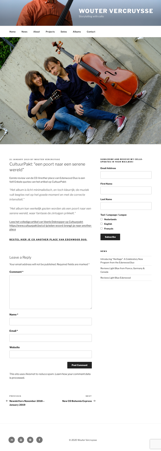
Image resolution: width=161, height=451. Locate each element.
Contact (91, 31)
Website (14, 347)
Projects (50, 31)
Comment (16, 271)
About (36, 31)
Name (13, 314)
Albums (77, 31)
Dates (64, 31)
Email (13, 330)
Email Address (108, 168)
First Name (106, 183)
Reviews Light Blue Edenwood (115, 277)
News (24, 31)
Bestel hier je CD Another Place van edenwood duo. (48, 239)
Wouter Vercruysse (116, 11)
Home (12, 31)
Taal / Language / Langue (113, 214)
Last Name (106, 199)
